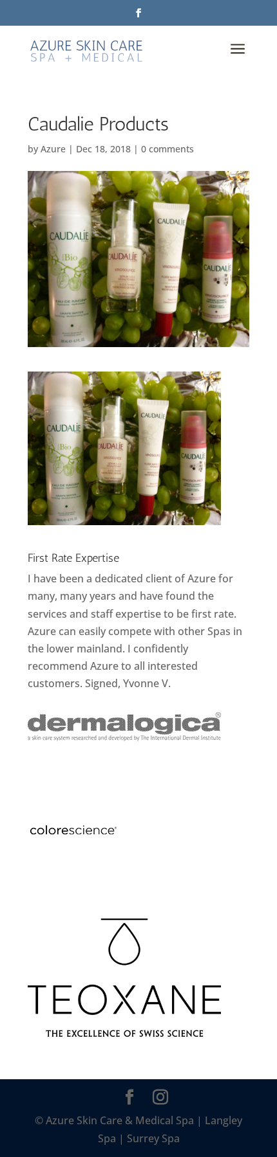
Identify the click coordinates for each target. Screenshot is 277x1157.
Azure (53, 149)
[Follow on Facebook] (138, 13)
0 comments (167, 149)
